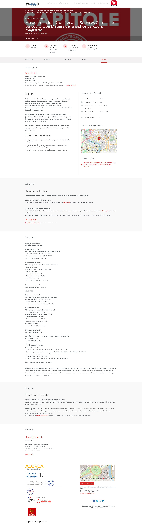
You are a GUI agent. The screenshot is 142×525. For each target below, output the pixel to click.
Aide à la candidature (104, 3)
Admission (47, 59)
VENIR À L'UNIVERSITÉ (87, 483)
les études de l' (42, 415)
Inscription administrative (32, 223)
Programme (67, 59)
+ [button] (83, 130)
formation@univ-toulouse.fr (87, 493)
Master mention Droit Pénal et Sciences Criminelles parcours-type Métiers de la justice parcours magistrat (99, 164)
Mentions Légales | (34, 522)
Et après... (85, 59)
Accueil (27, 10)
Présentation (29, 59)
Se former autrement (64, 3)
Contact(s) (104, 59)
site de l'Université (70, 85)
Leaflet (101, 152)
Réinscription (105, 211)
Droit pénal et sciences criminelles (62, 10)
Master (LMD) (46, 10)
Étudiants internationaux (80, 3)
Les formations (51, 3)
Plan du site (43, 522)
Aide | (27, 522)
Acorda (93, 3)
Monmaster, (66, 202)
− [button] (83, 133)
